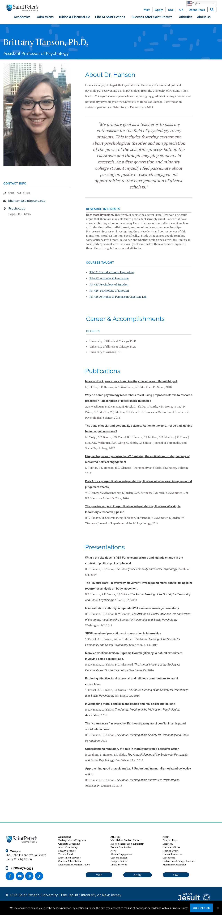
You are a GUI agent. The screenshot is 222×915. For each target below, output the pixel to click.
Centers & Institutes (69, 861)
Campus (15, 851)
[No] (217, 908)
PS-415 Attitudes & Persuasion (109, 278)
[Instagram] (30, 876)
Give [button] (176, 875)
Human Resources (172, 854)
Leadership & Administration (74, 864)
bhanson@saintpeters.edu (26, 200)
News (113, 850)
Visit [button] (99, 875)
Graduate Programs (69, 843)
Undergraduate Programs (72, 840)
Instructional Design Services (179, 861)
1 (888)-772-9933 (21, 868)
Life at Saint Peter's (111, 17)
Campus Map (170, 840)
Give (170, 10)
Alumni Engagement (121, 854)
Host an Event (170, 850)
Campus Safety (118, 861)
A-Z (181, 10)
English (196, 3)
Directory (168, 843)
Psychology (16, 208)
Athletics (185, 17)
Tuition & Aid (65, 854)
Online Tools (197, 10)
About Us (204, 17)
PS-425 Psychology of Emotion (108, 284)
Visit (147, 10)
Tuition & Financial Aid (74, 17)
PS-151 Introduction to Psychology (111, 272)
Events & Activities (120, 847)
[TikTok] (39, 876)
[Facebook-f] (11, 876)
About (166, 836)
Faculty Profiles (67, 850)
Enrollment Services (69, 857)
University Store (171, 847)
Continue (201, 908)
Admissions (45, 17)
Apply (159, 10)
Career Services (118, 857)
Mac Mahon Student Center (125, 840)
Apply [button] (137, 875)
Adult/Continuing (67, 847)
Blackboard (169, 857)
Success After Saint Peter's (153, 17)
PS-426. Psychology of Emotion (109, 290)
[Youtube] (20, 876)
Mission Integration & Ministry (127, 843)
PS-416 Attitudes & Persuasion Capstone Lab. (118, 297)
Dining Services (118, 864)
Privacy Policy (180, 907)
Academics (23, 17)
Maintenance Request (174, 864)
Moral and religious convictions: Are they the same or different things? (131, 381)
